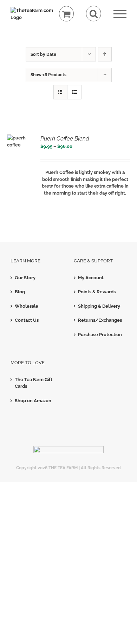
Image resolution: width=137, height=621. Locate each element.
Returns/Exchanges (100, 320)
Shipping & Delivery (99, 306)
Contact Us (27, 320)
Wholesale (26, 306)
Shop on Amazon (33, 400)
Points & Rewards (97, 291)
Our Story (25, 277)
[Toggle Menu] (120, 14)
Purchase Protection (100, 334)
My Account (91, 277)
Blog (20, 291)
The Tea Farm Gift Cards (33, 383)
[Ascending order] (105, 54)
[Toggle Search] (93, 13)
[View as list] (74, 92)
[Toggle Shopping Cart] (66, 13)
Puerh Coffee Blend (64, 138)
